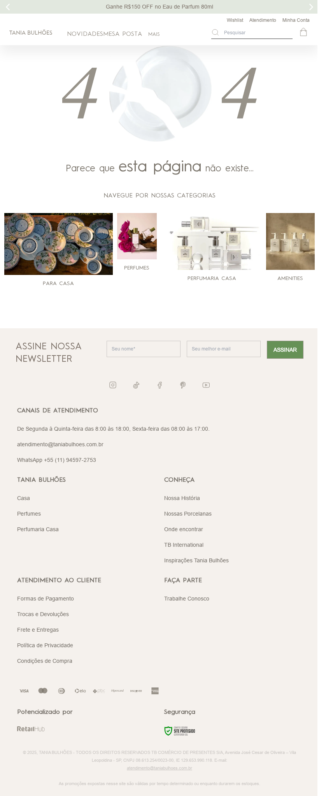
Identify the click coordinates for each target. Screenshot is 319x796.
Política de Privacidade (45, 645)
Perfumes (29, 514)
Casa (23, 498)
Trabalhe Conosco (186, 598)
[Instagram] (112, 384)
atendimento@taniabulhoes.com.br (60, 444)
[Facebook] (159, 385)
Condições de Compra (44, 661)
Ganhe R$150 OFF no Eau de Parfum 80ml (159, 7)
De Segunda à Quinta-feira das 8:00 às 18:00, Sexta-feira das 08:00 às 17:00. (113, 429)
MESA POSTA (122, 34)
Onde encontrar (183, 529)
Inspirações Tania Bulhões (196, 560)
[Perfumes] (137, 236)
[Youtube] (206, 385)
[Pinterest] (183, 385)
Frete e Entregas (38, 630)
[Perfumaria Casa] (212, 241)
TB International (183, 545)
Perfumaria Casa (38, 529)
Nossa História (182, 498)
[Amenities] (290, 241)
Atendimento (262, 20)
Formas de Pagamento (45, 598)
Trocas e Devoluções (43, 614)
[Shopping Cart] (304, 32)
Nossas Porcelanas (188, 514)
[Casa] (58, 244)
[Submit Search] (215, 32)
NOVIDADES (85, 34)
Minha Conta (296, 20)
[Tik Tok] (136, 385)
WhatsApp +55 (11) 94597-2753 (56, 460)
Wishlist (235, 20)
